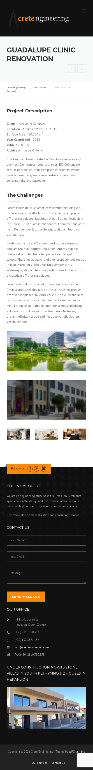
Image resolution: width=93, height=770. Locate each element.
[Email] (43, 468)
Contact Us (58, 762)
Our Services (39, 762)
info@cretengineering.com (32, 647)
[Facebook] (30, 468)
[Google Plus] (36, 468)
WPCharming (77, 752)
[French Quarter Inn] (71, 69)
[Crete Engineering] (38, 18)
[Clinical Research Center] (81, 69)
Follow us (18, 468)
